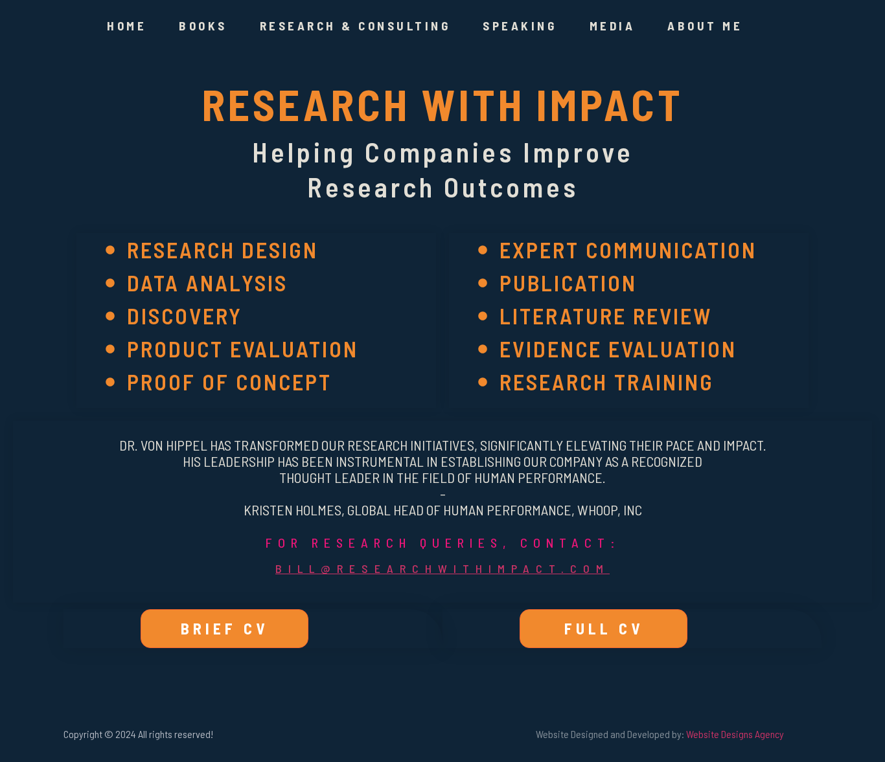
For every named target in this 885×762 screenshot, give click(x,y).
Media (613, 25)
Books (203, 25)
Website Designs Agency (735, 734)
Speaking (520, 25)
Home (126, 25)
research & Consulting (355, 25)
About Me (704, 25)
